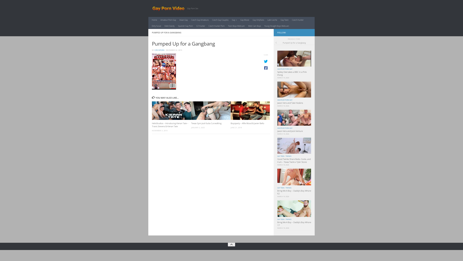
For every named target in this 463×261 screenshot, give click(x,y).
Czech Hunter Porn (216, 26)
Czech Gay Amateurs (200, 20)
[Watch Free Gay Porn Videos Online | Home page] (168, 8)
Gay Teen (285, 20)
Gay (233, 20)
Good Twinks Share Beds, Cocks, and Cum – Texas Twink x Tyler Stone (294, 160)
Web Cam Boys (254, 26)
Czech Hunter (298, 20)
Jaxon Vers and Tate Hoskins (290, 103)
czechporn (159, 50)
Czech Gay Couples (220, 20)
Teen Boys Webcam (236, 26)
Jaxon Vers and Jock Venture (290, 131)
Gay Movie (244, 20)
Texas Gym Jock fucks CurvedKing (206, 123)
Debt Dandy (169, 26)
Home (154, 20)
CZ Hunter (200, 26)
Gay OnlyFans (258, 20)
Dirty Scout (156, 26)
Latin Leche (272, 20)
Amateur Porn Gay (168, 20)
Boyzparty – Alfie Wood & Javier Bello (247, 123)
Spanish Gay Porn (185, 26)
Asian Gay (183, 20)
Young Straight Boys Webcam (276, 26)
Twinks (288, 156)
